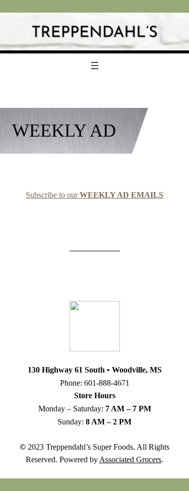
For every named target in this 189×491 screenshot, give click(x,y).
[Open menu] (95, 65)
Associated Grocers (130, 459)
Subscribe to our (94, 195)
